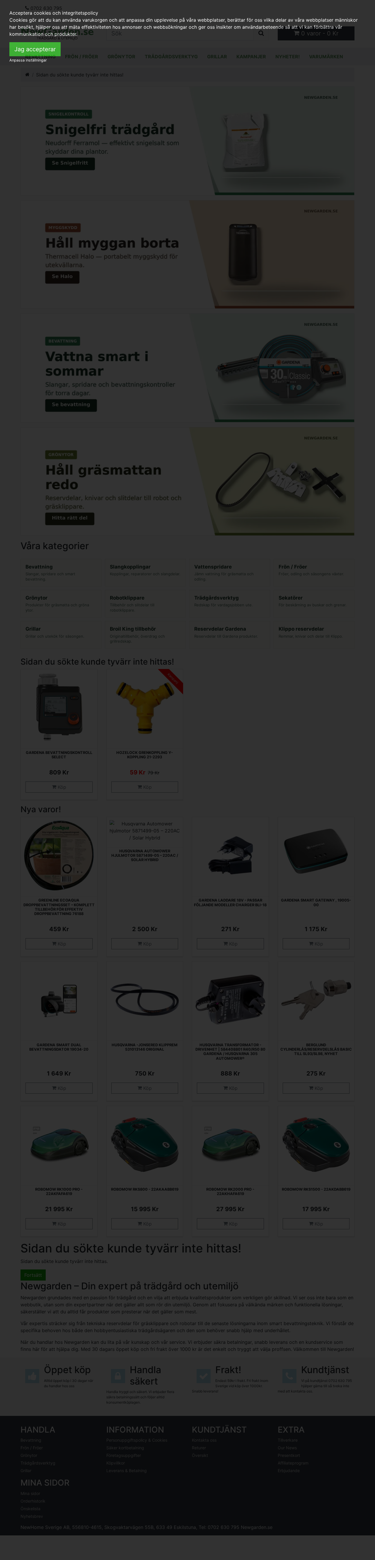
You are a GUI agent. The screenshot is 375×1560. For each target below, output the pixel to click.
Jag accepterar (35, 49)
